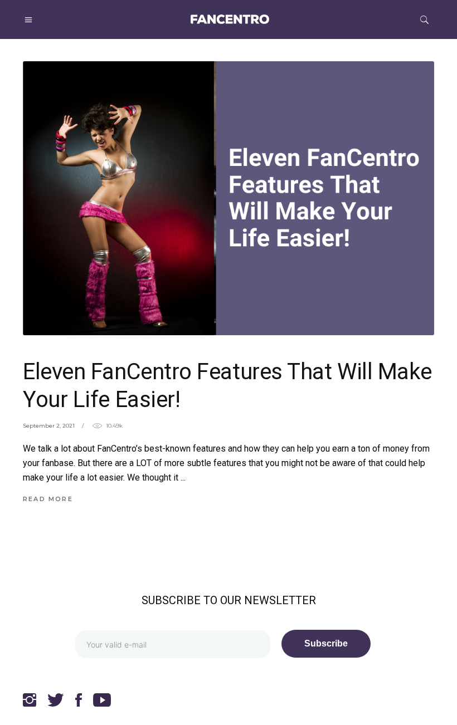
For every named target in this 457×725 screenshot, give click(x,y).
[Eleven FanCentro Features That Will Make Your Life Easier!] (228, 198)
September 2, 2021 (49, 425)
